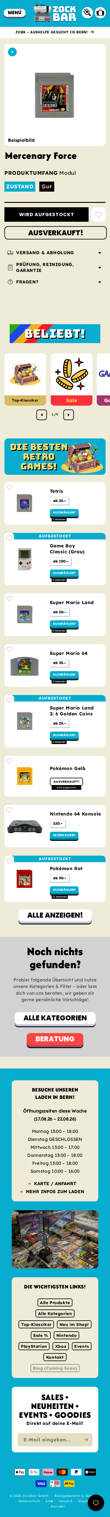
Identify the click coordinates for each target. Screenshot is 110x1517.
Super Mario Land (72, 602)
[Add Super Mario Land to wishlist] (9, 598)
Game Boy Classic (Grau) (67, 548)
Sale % (40, 1335)
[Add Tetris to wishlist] (9, 487)
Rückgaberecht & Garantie (77, 1496)
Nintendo (66, 1335)
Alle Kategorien (55, 1313)
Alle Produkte (55, 1302)
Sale (71, 400)
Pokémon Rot (66, 868)
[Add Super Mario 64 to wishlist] (9, 649)
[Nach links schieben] (41, 415)
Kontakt (55, 1357)
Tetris (57, 491)
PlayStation (34, 1346)
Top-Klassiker (25, 400)
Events (81, 1346)
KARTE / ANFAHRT (55, 1183)
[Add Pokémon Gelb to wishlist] (9, 761)
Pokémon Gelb (68, 768)
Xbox (60, 1346)
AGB (49, 1501)
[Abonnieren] (85, 1439)
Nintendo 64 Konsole (75, 814)
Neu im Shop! (74, 1324)
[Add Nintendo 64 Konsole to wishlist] (9, 810)
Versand (65, 1501)
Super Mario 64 (69, 653)
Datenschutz (29, 1501)
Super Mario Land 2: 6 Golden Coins (72, 711)
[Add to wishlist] (98, 214)
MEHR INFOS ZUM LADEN (55, 1191)
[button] (15, 12)
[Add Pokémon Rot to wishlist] (9, 860)
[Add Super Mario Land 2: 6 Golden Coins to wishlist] (9, 700)
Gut (48, 187)
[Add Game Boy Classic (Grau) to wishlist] (9, 538)
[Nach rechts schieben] (68, 415)
